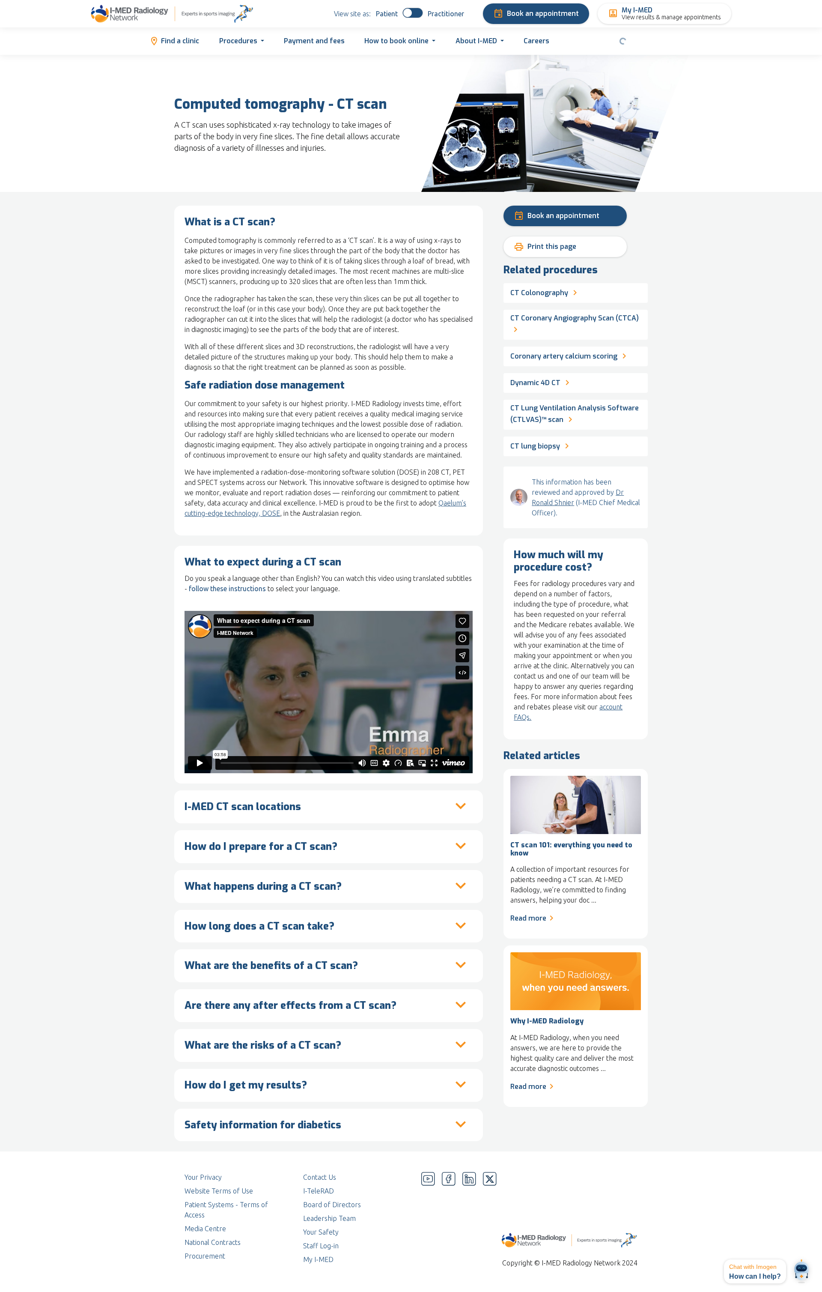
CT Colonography (539, 292)
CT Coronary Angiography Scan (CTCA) (574, 318)
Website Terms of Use (219, 1191)
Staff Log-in (321, 1246)
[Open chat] (801, 1271)
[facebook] (449, 1218)
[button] (755, 1271)
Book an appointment (543, 13)
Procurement (205, 1256)
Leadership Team (329, 1218)
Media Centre (205, 1228)
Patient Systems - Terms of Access (226, 1210)
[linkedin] (469, 1218)
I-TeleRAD (318, 1191)
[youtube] (428, 1218)
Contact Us (319, 1177)
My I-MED (318, 1259)
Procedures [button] (238, 40)
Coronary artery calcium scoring (563, 356)
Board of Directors (332, 1204)
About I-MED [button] (476, 40)
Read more (528, 918)
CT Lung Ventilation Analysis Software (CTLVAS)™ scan (574, 414)
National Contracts (213, 1242)
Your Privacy (203, 1177)
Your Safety (321, 1232)
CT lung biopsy (536, 446)
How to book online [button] (396, 40)
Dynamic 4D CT (535, 382)
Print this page (545, 247)
